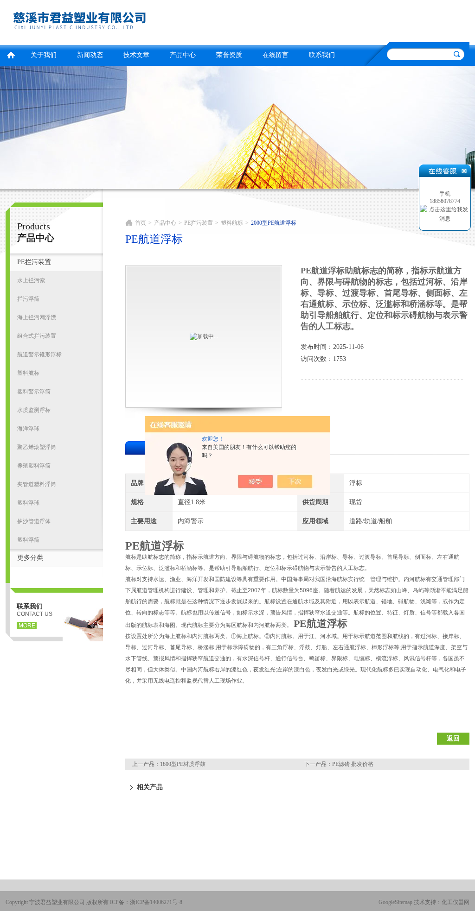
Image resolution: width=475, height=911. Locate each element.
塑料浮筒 (28, 540)
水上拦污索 (31, 280)
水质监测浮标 (34, 410)
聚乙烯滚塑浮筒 (36, 447)
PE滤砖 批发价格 (352, 764)
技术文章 (136, 54)
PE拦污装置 (34, 262)
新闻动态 (90, 54)
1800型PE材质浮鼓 (182, 764)
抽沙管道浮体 (34, 521)
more (27, 625)
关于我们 (44, 54)
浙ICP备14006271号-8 (156, 902)
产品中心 (183, 54)
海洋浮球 (28, 428)
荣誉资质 (229, 54)
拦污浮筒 (28, 299)
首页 (11, 54)
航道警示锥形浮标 (39, 354)
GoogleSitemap (395, 902)
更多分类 (30, 557)
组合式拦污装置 (36, 336)
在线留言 (276, 54)
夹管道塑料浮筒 (36, 484)
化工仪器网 (455, 902)
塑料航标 (28, 373)
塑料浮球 (28, 503)
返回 (453, 738)
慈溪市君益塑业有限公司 (119, 21)
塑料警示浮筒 (34, 391)
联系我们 (322, 54)
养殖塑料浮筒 (34, 465)
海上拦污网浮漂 (36, 317)
